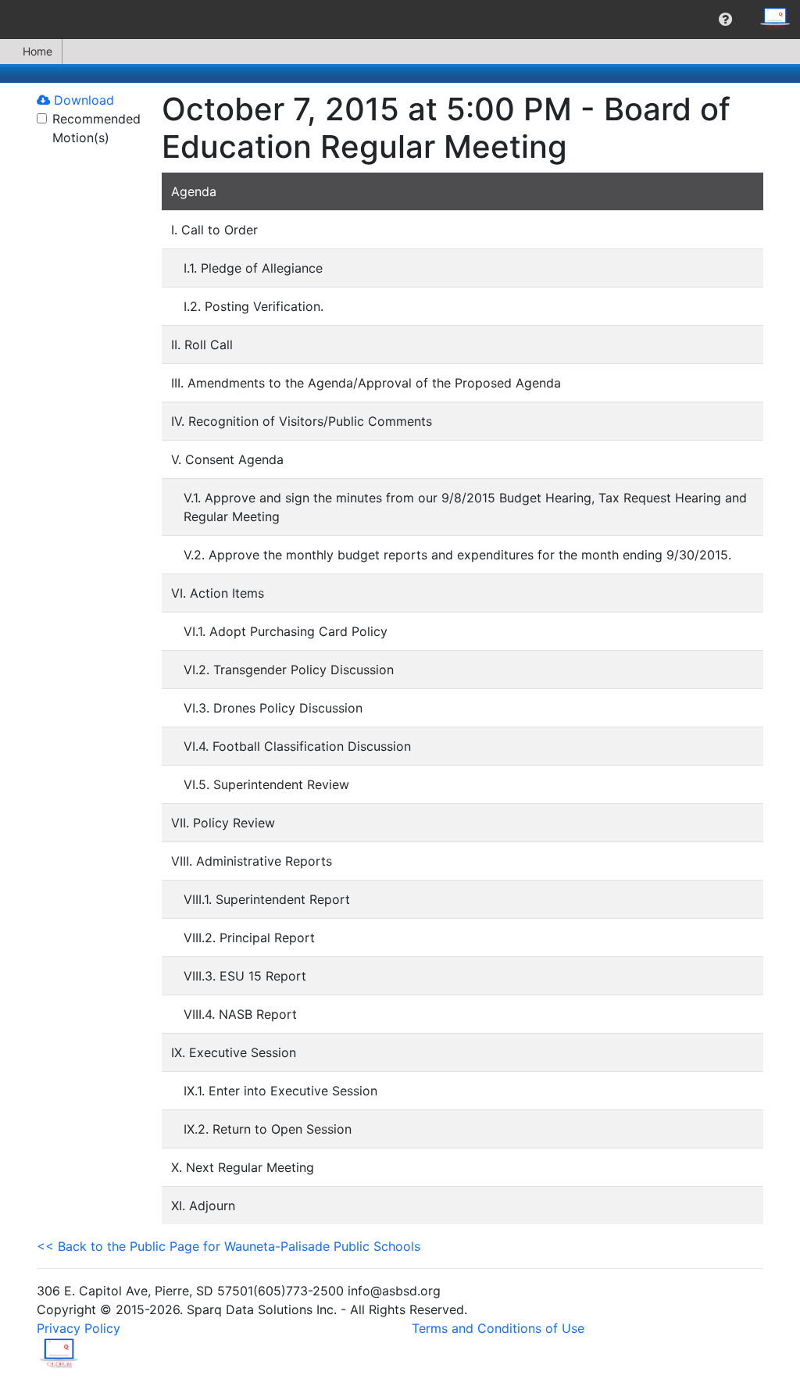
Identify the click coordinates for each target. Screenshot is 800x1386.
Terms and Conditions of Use (498, 1328)
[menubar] (400, 19)
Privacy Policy (78, 1328)
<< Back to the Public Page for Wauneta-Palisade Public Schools (228, 1246)
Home (37, 51)
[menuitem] (725, 19)
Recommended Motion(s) (96, 128)
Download (82, 100)
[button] (725, 19)
